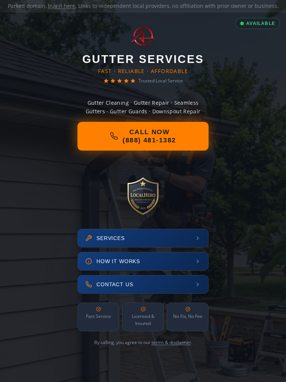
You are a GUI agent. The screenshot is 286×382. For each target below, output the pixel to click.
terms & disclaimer (171, 342)
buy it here (61, 5)
